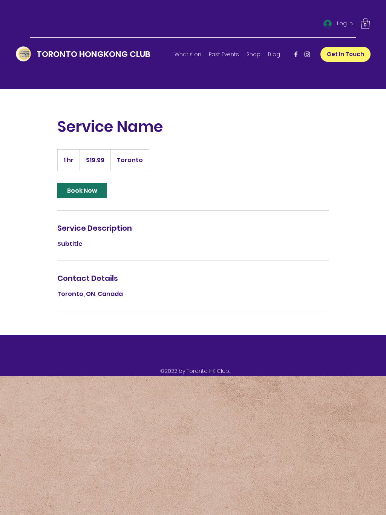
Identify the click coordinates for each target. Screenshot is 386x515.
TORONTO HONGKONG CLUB (93, 54)
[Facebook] (296, 54)
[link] (82, 190)
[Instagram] (307, 54)
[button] (365, 23)
